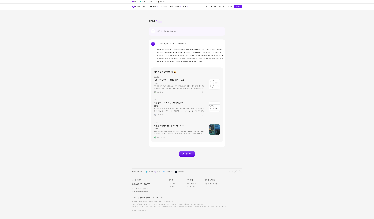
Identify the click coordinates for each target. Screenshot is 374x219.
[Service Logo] (136, 7)
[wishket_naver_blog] (240, 171)
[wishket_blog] (235, 171)
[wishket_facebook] (231, 171)
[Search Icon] (207, 6)
